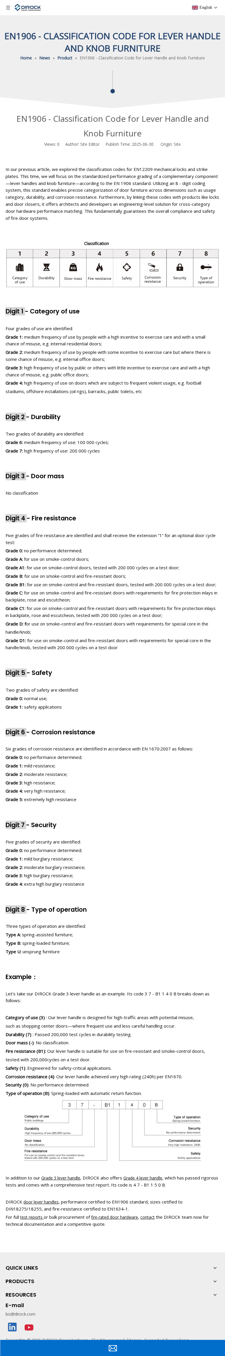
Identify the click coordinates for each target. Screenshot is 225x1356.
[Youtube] (29, 1328)
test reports (32, 1217)
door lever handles (41, 1202)
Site (177, 144)
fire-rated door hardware (114, 1217)
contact (147, 1217)
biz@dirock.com (20, 1314)
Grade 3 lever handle (60, 1178)
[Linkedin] (13, 1328)
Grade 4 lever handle (142, 1178)
